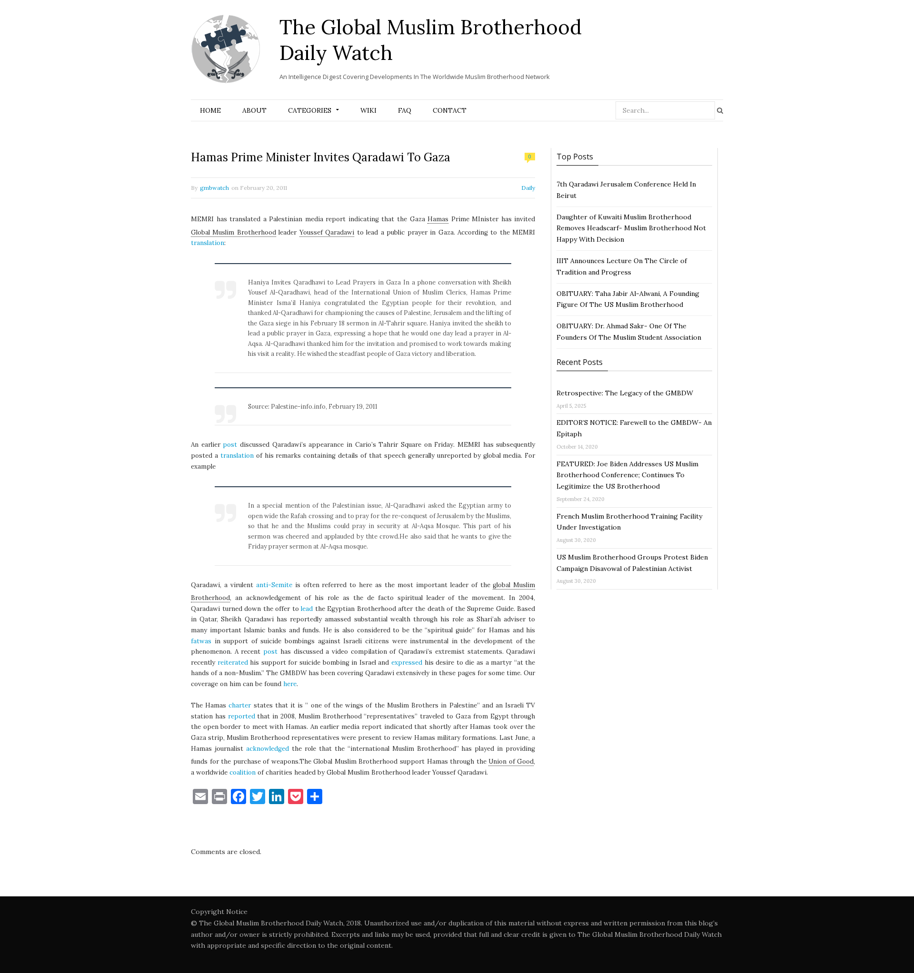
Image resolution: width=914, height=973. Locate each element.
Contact (450, 110)
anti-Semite (274, 585)
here (290, 684)
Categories (309, 110)
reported (241, 716)
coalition (242, 772)
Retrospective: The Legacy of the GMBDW (624, 393)
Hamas (437, 219)
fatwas (201, 641)
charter (239, 705)
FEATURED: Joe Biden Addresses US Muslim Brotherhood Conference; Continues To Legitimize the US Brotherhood (627, 475)
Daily (528, 187)
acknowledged (267, 749)
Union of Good (511, 761)
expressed (406, 662)
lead (307, 609)
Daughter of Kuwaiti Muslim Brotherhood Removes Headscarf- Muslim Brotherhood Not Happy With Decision (631, 228)
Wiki (368, 110)
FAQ (404, 110)
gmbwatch (214, 187)
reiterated (233, 662)
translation (207, 243)
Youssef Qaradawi (326, 232)
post (230, 445)
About (254, 110)
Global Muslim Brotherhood (233, 232)
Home (210, 110)
